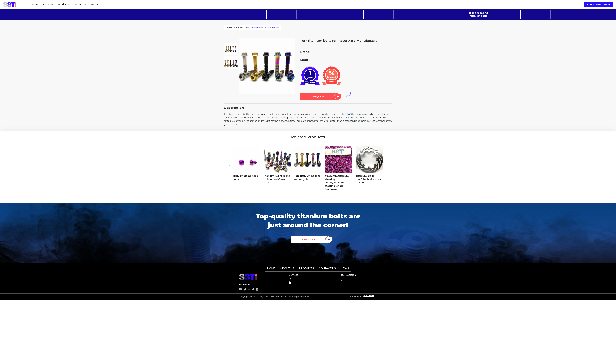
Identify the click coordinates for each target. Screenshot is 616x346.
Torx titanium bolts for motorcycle (262, 28)
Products (63, 4)
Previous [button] (229, 164)
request (318, 96)
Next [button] (386, 164)
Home (34, 4)
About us (48, 4)
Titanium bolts (351, 117)
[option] (231, 49)
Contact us (80, 4)
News (94, 4)
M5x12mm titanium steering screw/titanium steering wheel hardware (337, 182)
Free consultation (598, 4)
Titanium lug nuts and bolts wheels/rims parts (276, 179)
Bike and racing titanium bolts (478, 14)
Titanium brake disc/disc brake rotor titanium (368, 179)
